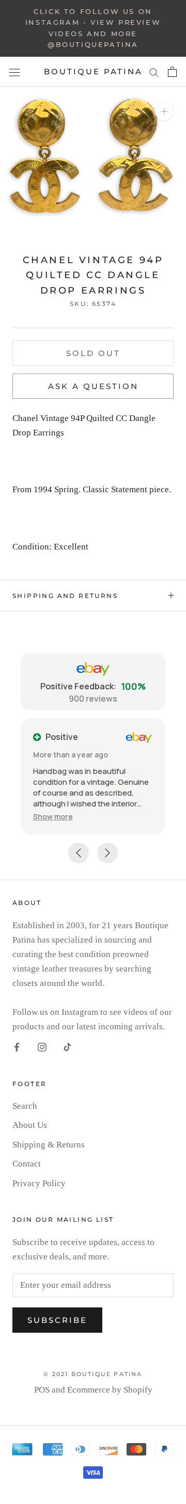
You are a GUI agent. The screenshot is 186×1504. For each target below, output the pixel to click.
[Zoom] (164, 111)
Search (24, 1106)
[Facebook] (16, 1047)
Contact (26, 1164)
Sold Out (93, 353)
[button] (53, 816)
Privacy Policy (39, 1183)
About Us (29, 1125)
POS (42, 1390)
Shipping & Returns (48, 1145)
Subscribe (57, 1320)
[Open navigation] (14, 71)
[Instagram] (42, 1047)
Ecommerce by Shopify (109, 1390)
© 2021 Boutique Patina (92, 1374)
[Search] (154, 71)
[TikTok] (67, 1047)
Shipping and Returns (65, 596)
